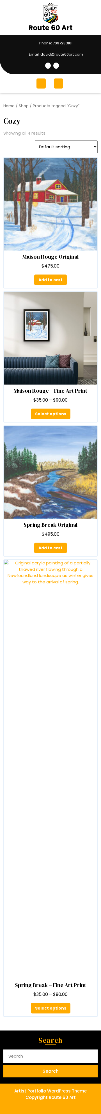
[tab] (41, 83)
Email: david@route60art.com (44, 54)
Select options (50, 414)
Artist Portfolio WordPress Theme (50, 1091)
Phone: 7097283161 (39, 43)
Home (9, 106)
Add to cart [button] (50, 280)
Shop (24, 106)
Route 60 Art (50, 28)
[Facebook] (48, 66)
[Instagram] (55, 66)
